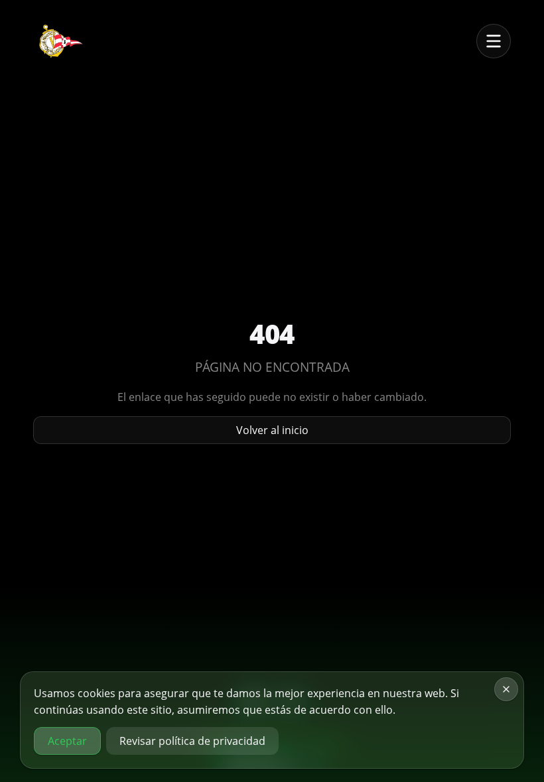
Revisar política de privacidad (192, 741)
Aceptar (67, 741)
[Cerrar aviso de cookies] (506, 689)
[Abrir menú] (493, 41)
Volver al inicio (272, 430)
